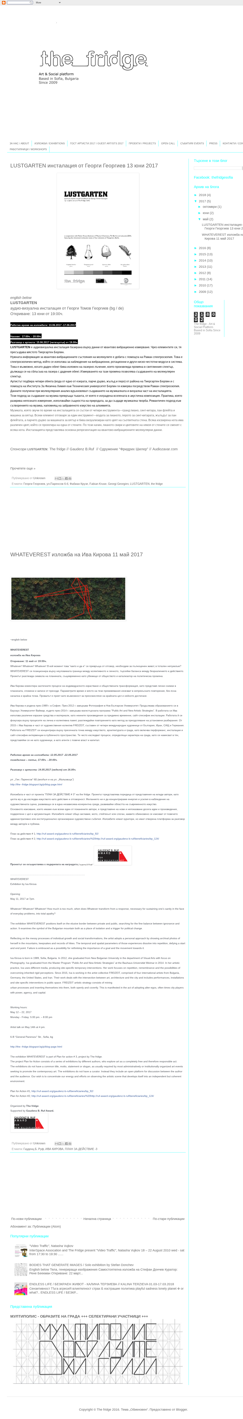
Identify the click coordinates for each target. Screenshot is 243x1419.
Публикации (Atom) (47, 1226)
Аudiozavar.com (165, 449)
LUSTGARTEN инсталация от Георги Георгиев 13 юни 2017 (84, 165)
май (206, 219)
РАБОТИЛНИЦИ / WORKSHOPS (28, 149)
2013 (203, 266)
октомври (210, 207)
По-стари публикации (168, 1219)
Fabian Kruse (98, 483)
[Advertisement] (97, 520)
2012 (203, 273)
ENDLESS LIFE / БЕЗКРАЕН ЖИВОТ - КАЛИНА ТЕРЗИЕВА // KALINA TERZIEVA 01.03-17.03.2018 (101, 1284)
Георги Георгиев (34, 483)
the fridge (157, 483)
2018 (203, 195)
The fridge (57, 449)
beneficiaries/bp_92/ (68, 833)
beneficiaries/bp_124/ (98, 838)
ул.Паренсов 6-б (57, 483)
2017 (203, 201)
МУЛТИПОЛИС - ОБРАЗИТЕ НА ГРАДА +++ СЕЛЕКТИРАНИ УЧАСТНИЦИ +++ (79, 1316)
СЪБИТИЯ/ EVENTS (192, 143)
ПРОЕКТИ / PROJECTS (142, 143)
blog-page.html (36, 784)
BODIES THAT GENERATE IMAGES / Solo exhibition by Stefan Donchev (81, 1265)
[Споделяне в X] (63, 478)
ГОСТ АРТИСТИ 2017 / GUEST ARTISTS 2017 (96, 143)
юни (206, 213)
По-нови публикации (26, 1219)
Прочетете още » (22, 468)
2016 (203, 248)
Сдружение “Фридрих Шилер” (123, 449)
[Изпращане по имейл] (56, 478)
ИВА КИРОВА (54, 1149)
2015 (203, 254)
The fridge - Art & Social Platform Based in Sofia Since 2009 (207, 328)
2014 (203, 260)
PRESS (213, 143)
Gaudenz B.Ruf (82, 449)
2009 (203, 292)
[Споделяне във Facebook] (66, 478)
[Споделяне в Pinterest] (70, 478)
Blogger (181, 1409)
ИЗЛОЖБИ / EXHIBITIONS (50, 143)
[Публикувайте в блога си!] (60, 478)
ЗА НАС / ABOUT (19, 143)
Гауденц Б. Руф (33, 1149)
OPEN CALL (168, 143)
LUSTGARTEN (140, 483)
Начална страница (97, 1219)
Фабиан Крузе (79, 483)
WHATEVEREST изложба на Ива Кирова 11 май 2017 (76, 554)
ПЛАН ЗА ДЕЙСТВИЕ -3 (81, 1149)
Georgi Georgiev (118, 483)
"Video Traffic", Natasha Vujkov (51, 1246)
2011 (203, 279)
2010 (203, 285)
